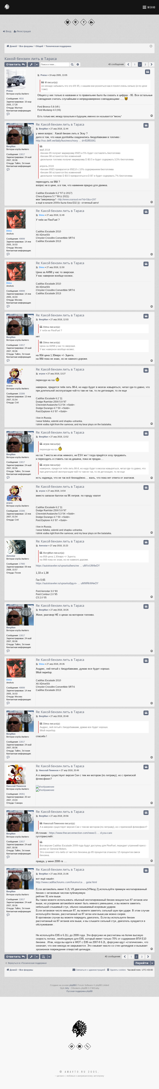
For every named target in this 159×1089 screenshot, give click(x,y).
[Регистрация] (91, 22)
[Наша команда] (75, 22)
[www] (71, 1046)
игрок (9, 385)
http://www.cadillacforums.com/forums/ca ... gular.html (66, 882)
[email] (79, 1046)
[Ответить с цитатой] (147, 71)
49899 (22, 239)
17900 (22, 564)
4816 (21, 98)
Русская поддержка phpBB (79, 991)
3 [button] (145, 64)
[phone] (87, 1046)
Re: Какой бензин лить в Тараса (60, 124)
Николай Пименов (16, 786)
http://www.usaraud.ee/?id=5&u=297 (77, 199)
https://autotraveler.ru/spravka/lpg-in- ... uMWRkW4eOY (67, 583)
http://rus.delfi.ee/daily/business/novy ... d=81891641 (66, 140)
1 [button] (134, 64)
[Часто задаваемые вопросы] (83, 22)
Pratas (9, 91)
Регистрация (24, 31)
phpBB (72, 985)
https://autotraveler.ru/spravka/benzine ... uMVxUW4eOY (68, 565)
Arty (67, 988)
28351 (22, 794)
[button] (128, 64)
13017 (22, 154)
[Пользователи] (67, 22)
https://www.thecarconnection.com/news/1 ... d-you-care (80, 832)
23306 (22, 393)
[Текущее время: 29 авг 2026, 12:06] (151, 46)
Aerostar (10, 556)
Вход (8, 31)
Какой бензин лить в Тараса (30, 58)
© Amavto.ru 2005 (79, 1071)
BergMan (11, 146)
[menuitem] (116, 970)
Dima (9, 231)
